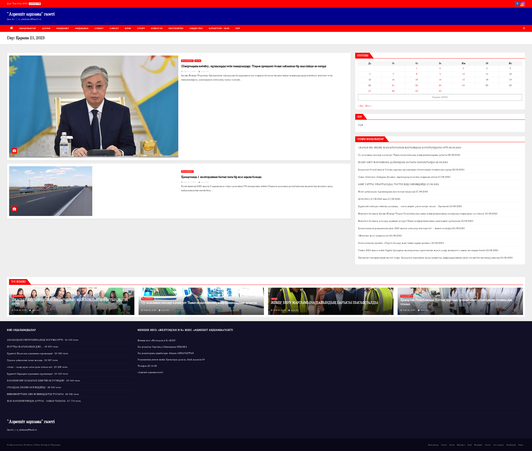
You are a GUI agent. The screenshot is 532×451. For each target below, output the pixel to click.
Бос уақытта (498, 445)
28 (393, 91)
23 (440, 85)
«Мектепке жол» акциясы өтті (373, 236)
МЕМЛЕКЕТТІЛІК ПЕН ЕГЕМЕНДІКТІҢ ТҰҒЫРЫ (35, 394)
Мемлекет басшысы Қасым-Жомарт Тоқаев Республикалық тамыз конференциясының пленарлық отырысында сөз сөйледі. (421, 214)
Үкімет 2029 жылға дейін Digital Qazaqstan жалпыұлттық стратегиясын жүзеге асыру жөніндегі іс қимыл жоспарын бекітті (421, 250)
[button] (524, 28)
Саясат (114, 28)
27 (370, 91)
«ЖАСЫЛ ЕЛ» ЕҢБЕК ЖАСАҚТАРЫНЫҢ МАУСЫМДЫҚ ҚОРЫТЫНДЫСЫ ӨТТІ (403, 148)
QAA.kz (205, 71)
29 (416, 91)
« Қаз (361, 106)
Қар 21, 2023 (189, 71)
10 (463, 74)
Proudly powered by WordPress (20, 445)
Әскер (520, 445)
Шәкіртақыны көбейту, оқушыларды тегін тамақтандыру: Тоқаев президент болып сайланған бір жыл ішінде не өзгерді (253, 66)
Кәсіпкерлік (176, 28)
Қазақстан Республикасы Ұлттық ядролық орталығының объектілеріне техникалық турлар (405, 170)
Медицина (81, 28)
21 (393, 85)
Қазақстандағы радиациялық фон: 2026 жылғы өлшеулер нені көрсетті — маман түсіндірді (405, 228)
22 (416, 85)
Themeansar (56, 445)
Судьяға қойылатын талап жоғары (24, 360)
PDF (238, 28)
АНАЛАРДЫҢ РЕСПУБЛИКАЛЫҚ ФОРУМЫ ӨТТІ (35, 340)
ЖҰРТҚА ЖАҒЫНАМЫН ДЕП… (25, 347)
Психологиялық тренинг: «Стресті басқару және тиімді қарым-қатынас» (394, 243)
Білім (128, 28)
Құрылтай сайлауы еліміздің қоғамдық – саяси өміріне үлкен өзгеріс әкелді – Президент (403, 206)
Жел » (368, 106)
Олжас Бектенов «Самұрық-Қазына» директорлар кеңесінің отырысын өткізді (398, 177)
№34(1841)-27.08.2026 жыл (373, 199)
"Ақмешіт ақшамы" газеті (30, 14)
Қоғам (46, 28)
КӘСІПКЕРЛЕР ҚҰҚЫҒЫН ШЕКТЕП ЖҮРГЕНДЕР (35, 381)
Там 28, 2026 (20, 310)
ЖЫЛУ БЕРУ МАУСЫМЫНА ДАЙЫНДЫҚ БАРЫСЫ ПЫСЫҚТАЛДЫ (396, 162)
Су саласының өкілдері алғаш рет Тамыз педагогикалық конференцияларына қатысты (402, 155)
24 (463, 85)
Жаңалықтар (27, 28)
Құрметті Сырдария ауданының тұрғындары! (30, 374)
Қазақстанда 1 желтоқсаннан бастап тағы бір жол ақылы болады (221, 177)
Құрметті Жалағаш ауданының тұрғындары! (30, 354)
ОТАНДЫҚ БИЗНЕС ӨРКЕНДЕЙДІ (26, 387)
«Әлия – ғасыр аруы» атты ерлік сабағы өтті (29, 367)
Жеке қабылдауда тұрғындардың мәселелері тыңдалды (386, 192)
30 (440, 91)
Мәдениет (62, 28)
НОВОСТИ (157, 28)
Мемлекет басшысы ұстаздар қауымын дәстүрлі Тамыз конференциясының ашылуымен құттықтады (409, 221)
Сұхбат (98, 28)
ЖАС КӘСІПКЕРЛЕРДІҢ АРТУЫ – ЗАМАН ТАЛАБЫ (36, 401)
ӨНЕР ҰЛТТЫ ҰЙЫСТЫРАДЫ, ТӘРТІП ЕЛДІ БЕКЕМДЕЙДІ (392, 184)
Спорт (141, 28)
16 (440, 80)
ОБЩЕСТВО (196, 28)
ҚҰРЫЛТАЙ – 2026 (219, 28)
